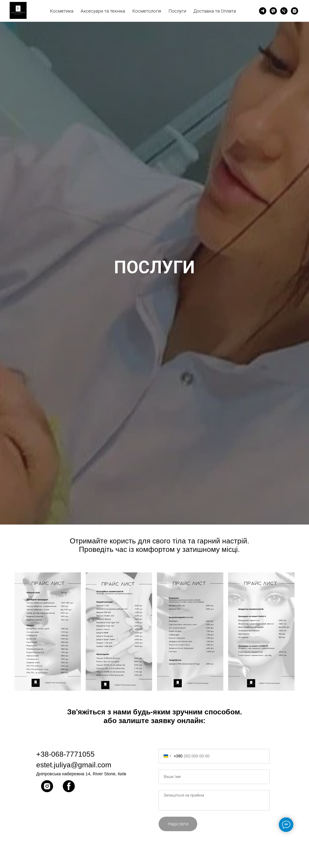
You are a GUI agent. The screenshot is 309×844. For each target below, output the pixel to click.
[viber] (273, 11)
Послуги (177, 11)
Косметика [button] (61, 11)
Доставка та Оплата (214, 11)
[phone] (284, 11)
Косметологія (146, 11)
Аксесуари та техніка (103, 11)
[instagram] (294, 11)
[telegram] (262, 11)
